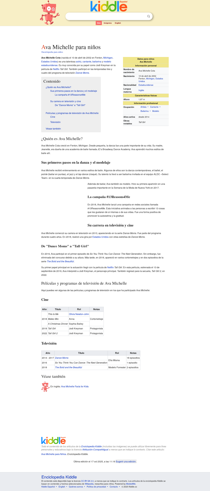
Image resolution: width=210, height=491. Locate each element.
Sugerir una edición (126, 461)
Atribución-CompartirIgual (95, 449)
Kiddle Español (48, 486)
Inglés (141, 90)
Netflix (56, 69)
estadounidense (49, 65)
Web (99, 23)
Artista (143, 106)
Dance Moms (82, 72)
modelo (107, 61)
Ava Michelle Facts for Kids (75, 386)
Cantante (154, 106)
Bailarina (145, 110)
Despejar (142, 16)
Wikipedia (89, 483)
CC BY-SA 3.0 (87, 480)
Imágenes (108, 23)
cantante (87, 61)
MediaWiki (130, 483)
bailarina (96, 61)
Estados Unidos (49, 61)
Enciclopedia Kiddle (91, 446)
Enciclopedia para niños (52, 51)
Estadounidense (146, 84)
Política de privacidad (96, 486)
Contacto (114, 486)
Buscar (148, 16)
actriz (78, 61)
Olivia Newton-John (79, 314)
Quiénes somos (76, 486)
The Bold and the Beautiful (60, 261)
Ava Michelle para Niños (53, 454)
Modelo (155, 110)
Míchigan (150, 78)
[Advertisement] (104, 34)
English (118, 23)
